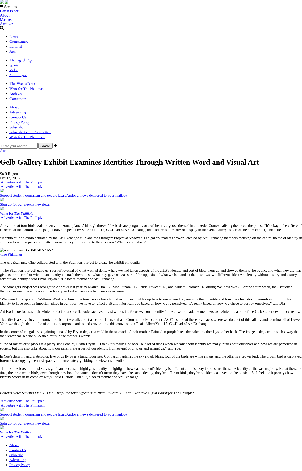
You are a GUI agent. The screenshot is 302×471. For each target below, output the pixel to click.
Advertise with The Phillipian (23, 182)
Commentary (18, 41)
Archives (6, 24)
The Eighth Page (21, 60)
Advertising (17, 112)
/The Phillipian (11, 254)
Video (13, 69)
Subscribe (16, 127)
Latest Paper (9, 11)
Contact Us (17, 117)
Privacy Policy (19, 122)
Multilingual (18, 74)
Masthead (7, 19)
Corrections (17, 98)
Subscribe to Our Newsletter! (30, 131)
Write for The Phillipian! (27, 88)
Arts (12, 51)
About (4, 15)
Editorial (15, 46)
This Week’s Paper (22, 83)
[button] (151, 7)
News (13, 36)
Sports (13, 65)
